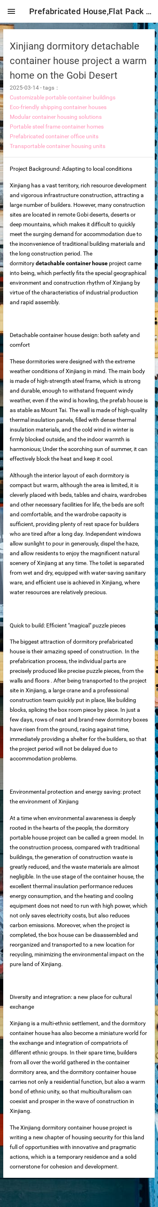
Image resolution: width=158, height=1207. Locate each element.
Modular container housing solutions (56, 117)
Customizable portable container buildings (62, 97)
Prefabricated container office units (54, 136)
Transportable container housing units (57, 146)
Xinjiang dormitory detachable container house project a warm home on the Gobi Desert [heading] (78, 61)
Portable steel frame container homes (57, 126)
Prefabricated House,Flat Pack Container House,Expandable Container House (90, 11)
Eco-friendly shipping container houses (58, 107)
